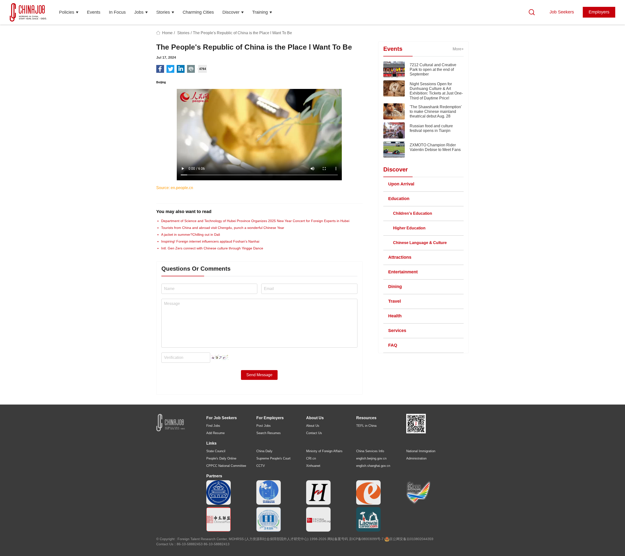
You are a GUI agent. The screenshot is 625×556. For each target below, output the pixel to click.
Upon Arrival (401, 184)
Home (167, 33)
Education (398, 198)
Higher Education (409, 228)
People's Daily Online (221, 458)
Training (260, 12)
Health (395, 315)
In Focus (117, 12)
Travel (394, 301)
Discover (231, 12)
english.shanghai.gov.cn (373, 466)
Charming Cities (198, 12)
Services (397, 330)
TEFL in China (366, 426)
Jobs (139, 12)
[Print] (191, 69)
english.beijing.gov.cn (371, 458)
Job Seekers (562, 12)
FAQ (392, 345)
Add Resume (215, 433)
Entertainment (403, 271)
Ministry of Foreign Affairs (324, 451)
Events (93, 12)
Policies (66, 12)
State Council (215, 451)
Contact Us (314, 433)
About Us (312, 426)
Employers (599, 12)
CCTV (260, 466)
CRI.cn (311, 458)
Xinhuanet (313, 466)
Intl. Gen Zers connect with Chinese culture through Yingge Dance (212, 248)
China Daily (264, 451)
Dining (395, 286)
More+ (458, 49)
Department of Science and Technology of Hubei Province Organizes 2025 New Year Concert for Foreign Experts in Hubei (255, 221)
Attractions (399, 257)
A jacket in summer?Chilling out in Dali (190, 234)
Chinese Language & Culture (420, 243)
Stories (163, 12)
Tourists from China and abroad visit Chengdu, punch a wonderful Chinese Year (222, 228)
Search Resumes (268, 433)
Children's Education (412, 213)
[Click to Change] (219, 356)
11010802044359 (419, 539)
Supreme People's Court (273, 458)
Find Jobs (213, 426)
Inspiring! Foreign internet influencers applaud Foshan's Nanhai (210, 241)
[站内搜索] (531, 12)
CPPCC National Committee (226, 466)
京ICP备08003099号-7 (366, 539)
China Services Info (370, 451)
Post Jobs (263, 426)
